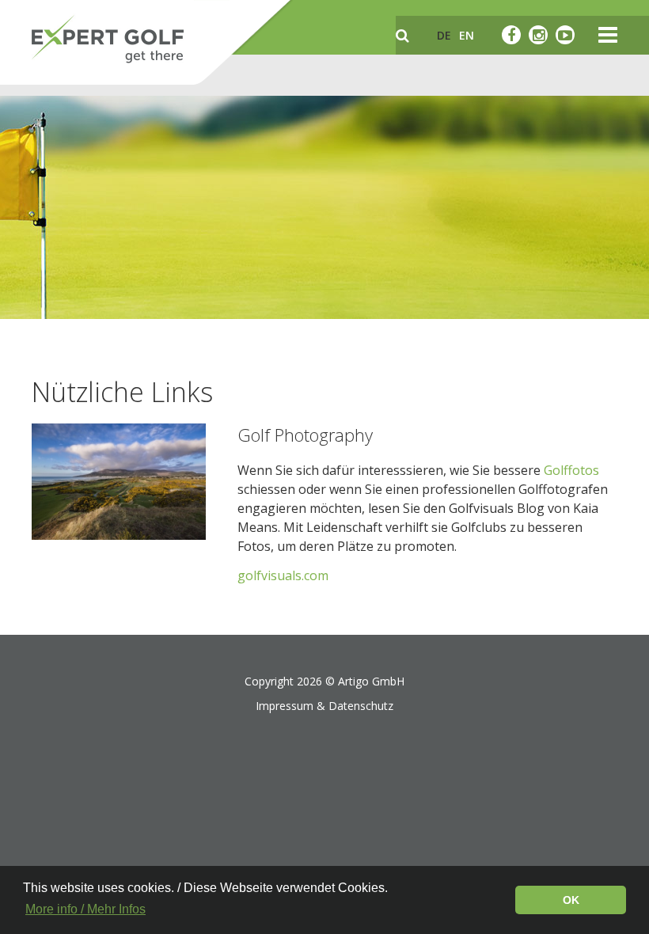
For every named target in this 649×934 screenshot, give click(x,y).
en (466, 35)
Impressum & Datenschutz (324, 705)
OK (571, 900)
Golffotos (571, 470)
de (444, 35)
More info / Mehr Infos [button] (85, 909)
